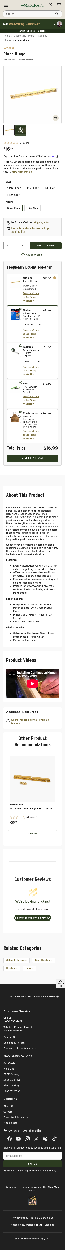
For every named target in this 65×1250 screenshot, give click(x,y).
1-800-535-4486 (13, 1030)
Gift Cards (9, 1063)
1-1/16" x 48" (32, 187)
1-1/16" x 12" (14, 187)
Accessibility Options (23, 1224)
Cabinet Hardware (24, 35)
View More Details (22, 171)
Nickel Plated (32, 208)
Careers (7, 1111)
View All (32, 833)
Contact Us (9, 1037)
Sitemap (49, 1224)
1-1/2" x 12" (49, 187)
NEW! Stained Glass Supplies (32, 31)
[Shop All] (6, 5)
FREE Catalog (11, 1074)
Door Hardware (43, 960)
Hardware (11, 968)
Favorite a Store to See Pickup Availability (31, 297)
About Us (8, 1106)
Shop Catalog (11, 1085)
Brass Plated (14, 208)
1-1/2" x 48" (13, 195)
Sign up (32, 1163)
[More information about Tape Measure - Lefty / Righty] (20, 345)
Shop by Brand (11, 1091)
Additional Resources (22, 712)
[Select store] (51, 5)
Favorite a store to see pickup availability (30, 230)
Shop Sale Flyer (12, 1079)
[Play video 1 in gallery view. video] (20, 130)
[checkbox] (32, 289)
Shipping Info (41, 222)
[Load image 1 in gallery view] (9, 130)
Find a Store (10, 1122)
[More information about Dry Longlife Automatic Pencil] (20, 382)
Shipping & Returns (14, 1042)
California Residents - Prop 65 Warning (30, 721)
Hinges (29, 968)
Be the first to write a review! (33, 917)
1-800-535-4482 (13, 1021)
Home (6, 35)
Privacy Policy (48, 1170)
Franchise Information (15, 1117)
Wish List (8, 1068)
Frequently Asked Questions (19, 1048)
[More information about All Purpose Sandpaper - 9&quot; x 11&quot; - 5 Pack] (20, 308)
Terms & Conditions (42, 1217)
